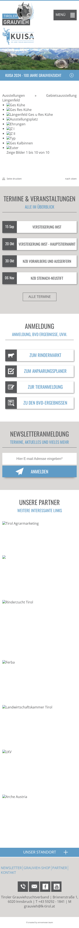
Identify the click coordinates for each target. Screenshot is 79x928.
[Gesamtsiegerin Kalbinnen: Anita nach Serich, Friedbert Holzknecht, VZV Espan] (20, 143)
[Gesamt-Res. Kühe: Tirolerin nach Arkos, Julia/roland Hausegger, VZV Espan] (19, 109)
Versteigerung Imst (46, 227)
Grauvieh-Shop (37, 868)
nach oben (71, 178)
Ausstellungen (13, 95)
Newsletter (11, 868)
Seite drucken (14, 178)
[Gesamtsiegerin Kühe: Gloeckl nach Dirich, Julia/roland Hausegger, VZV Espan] (16, 104)
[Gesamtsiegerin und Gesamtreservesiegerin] (30, 114)
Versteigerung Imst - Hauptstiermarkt (47, 244)
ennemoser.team (45, 922)
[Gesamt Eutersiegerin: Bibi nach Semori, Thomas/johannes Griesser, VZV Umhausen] (13, 147)
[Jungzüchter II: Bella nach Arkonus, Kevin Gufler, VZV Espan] (11, 133)
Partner (59, 868)
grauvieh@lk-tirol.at (39, 906)
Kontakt (8, 872)
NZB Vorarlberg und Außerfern (47, 261)
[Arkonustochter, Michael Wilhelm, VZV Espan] (10, 128)
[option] (39, 59)
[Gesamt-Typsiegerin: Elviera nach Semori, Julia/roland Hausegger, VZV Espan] (11, 138)
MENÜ (61, 14)
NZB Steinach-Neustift (47, 278)
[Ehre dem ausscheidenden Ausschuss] (16, 124)
